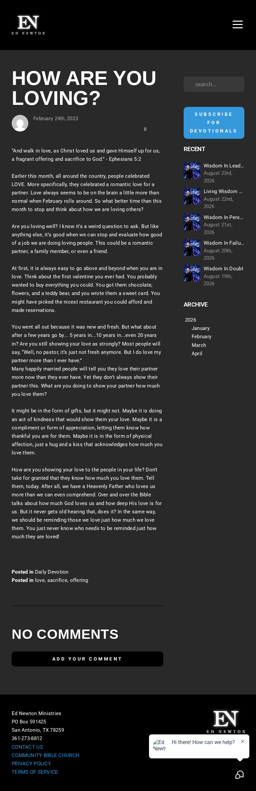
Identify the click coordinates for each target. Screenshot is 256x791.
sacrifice (57, 580)
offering (79, 580)
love (40, 580)
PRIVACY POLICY (31, 764)
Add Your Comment (87, 658)
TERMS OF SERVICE (35, 772)
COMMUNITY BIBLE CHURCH (45, 755)
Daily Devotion (52, 572)
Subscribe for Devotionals (214, 122)
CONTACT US (27, 747)
